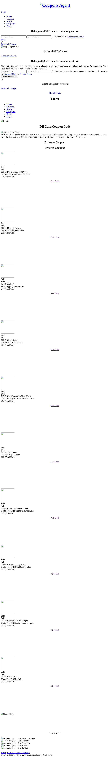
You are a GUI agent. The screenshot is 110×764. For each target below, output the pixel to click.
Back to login (55, 93)
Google (13, 44)
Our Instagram (24, 743)
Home (9, 16)
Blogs (8, 26)
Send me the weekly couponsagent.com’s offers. (75, 71)
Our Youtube (23, 745)
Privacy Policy (26, 74)
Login (3, 12)
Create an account (8, 56)
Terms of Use (10, 74)
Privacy (26, 752)
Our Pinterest (23, 741)
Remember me (69, 37)
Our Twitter (23, 748)
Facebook (5, 44)
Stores (9, 21)
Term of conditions (15, 752)
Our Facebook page (26, 738)
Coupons (10, 19)
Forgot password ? (76, 37)
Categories (10, 24)
